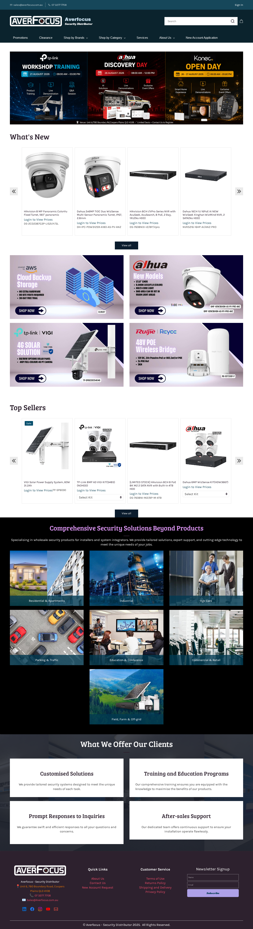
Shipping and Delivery (155, 887)
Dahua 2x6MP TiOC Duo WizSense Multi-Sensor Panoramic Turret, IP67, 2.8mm (99, 215)
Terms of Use (155, 878)
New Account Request (97, 887)
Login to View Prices (38, 219)
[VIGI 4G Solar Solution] (67, 325)
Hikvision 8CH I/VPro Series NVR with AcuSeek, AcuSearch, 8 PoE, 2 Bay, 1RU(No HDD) (153, 215)
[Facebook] (32, 909)
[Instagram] (40, 909)
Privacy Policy (155, 892)
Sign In (239, 4)
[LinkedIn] (24, 909)
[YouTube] (48, 909)
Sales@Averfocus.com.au (42, 900)
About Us (97, 878)
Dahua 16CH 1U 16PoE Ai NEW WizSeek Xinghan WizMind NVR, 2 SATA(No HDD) (204, 215)
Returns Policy (155, 883)
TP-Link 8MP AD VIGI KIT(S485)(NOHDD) (96, 483)
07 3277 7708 (43, 895)
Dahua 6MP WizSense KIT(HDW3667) (205, 482)
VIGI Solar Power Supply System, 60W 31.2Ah (47, 483)
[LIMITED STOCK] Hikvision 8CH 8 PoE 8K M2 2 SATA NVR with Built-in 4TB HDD (153, 485)
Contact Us (98, 883)
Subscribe (213, 893)
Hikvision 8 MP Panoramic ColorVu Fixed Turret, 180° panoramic (45, 213)
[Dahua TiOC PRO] (186, 257)
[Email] (56, 909)
